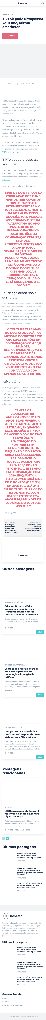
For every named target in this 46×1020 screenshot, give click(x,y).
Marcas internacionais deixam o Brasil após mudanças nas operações (29, 855)
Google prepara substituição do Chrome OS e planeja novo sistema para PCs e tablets (22, 734)
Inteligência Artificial (15, 665)
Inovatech (21, 878)
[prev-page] (3, 838)
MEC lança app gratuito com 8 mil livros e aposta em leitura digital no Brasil (22, 814)
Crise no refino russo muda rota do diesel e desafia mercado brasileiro (29, 885)
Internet (8, 14)
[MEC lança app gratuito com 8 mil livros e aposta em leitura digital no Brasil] (23, 790)
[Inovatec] (4, 84)
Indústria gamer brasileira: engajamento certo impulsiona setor (33, 527)
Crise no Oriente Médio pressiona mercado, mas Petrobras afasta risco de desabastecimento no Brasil (21, 610)
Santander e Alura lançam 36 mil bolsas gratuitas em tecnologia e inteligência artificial (21, 673)
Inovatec (11, 84)
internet (6, 180)
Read (40, 632)
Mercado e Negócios (14, 602)
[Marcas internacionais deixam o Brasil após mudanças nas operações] (8, 858)
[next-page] (7, 838)
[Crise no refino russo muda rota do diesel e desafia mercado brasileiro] (8, 888)
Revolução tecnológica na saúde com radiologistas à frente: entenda (11, 528)
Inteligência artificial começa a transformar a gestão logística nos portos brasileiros (30, 871)
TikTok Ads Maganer (11, 152)
